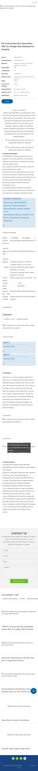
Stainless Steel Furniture (10, 598)
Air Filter (22, 598)
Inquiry (7, 101)
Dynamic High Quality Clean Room (16, 749)
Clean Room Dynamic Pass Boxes (15, 720)
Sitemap (26, 765)
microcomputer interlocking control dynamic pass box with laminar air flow (18, 690)
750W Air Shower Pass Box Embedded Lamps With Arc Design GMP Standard (17, 628)
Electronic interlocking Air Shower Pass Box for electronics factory (18, 659)
